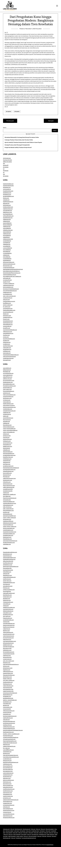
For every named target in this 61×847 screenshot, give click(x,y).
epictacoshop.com (7, 483)
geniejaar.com (6, 598)
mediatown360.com (8, 521)
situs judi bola (16, 834)
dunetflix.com (6, 328)
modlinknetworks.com (8, 789)
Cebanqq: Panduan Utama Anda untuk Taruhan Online (19, 140)
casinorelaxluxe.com (8, 773)
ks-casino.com (6, 306)
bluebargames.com (8, 382)
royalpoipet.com (7, 758)
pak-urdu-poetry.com (8, 660)
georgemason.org (7, 554)
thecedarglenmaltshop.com (10, 552)
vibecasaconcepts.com (8, 710)
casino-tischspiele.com (9, 432)
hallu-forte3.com (7, 507)
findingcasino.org (7, 684)
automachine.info (7, 687)
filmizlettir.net (6, 371)
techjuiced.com (7, 205)
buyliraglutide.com (8, 214)
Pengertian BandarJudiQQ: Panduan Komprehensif (18, 147)
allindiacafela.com (7, 514)
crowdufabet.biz (7, 258)
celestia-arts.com (7, 378)
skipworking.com (7, 439)
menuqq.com (6, 829)
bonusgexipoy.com (8, 771)
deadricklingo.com (7, 694)
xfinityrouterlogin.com (9, 528)
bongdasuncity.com (8, 614)
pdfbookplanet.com (8, 671)
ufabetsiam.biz (6, 226)
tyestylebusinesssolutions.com (11, 757)
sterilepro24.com (7, 725)
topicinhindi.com (7, 555)
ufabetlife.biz (6, 237)
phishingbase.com (7, 801)
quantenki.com (7, 714)
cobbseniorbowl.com (8, 285)
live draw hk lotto (7, 160)
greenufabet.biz (7, 232)
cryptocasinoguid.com (8, 267)
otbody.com (6, 434)
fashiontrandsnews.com (9, 264)
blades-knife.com (7, 678)
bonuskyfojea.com (7, 767)
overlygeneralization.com (9, 641)
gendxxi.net (6, 705)
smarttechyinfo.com (8, 609)
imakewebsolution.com (9, 582)
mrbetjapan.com (7, 458)
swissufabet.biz (7, 228)
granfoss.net (6, 512)
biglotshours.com (7, 212)
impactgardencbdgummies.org (11, 354)
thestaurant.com (7, 760)
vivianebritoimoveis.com (9, 410)
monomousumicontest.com (10, 693)
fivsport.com (6, 319)
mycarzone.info (7, 709)
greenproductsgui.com (9, 625)
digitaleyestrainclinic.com (9, 523)
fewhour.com (6, 630)
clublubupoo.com (7, 764)
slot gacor (42, 830)
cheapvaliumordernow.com (10, 742)
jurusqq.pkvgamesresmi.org (29, 838)
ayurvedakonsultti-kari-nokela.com (12, 276)
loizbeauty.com (7, 441)
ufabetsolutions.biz (8, 239)
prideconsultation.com (9, 589)
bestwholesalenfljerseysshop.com (11, 272)
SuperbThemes (49, 844)
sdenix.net (5, 416)
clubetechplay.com (7, 774)
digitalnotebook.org (8, 611)
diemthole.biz (6, 448)
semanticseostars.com (8, 634)
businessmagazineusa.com (10, 716)
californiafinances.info (8, 487)
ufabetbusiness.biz (8, 230)
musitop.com (6, 335)
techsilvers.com (7, 315)
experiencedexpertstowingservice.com (13, 730)
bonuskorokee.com (8, 769)
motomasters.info (7, 707)
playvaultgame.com (8, 808)
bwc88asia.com (7, 303)
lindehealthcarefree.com (9, 559)
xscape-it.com (6, 281)
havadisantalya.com (8, 191)
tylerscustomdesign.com (9, 394)
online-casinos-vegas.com (9, 526)
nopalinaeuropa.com (8, 358)
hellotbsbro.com (7, 650)
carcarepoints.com (7, 308)
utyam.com (6, 337)
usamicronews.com (8, 796)
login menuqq (50, 834)
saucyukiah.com (7, 368)
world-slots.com (7, 580)
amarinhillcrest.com (8, 417)
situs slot (28, 830)
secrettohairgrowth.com (9, 469)
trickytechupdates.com (9, 533)
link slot (44, 836)
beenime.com (6, 744)
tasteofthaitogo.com (8, 471)
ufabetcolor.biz (7, 233)
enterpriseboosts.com (8, 426)
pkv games (8, 111)
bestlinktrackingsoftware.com (10, 762)
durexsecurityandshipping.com (11, 288)
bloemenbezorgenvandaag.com (11, 467)
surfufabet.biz (6, 242)
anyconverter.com (7, 442)
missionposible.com (8, 524)
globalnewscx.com (7, 668)
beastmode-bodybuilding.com (10, 566)
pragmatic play (35, 830)
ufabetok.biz (6, 255)
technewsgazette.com (8, 453)
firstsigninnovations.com (9, 385)
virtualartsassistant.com (9, 739)
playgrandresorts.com (8, 810)
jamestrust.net (6, 435)
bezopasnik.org (7, 474)
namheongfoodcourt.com (9, 503)
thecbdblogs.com (7, 539)
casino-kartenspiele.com (9, 428)
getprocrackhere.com (8, 780)
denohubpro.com (7, 676)
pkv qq (12, 829)
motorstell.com (7, 401)
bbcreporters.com (7, 265)
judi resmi (16, 830)
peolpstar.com (6, 393)
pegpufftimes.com (7, 377)
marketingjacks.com (8, 530)
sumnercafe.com (7, 326)
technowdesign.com (8, 287)
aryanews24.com (7, 280)
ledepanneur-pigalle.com (9, 494)
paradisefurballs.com (8, 620)
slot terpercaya (7, 158)
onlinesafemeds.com (8, 215)
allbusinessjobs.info (8, 561)
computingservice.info (8, 653)
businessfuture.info (8, 570)
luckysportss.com (7, 792)
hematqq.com (42, 834)
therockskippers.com (8, 510)
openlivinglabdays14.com (9, 274)
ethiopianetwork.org (8, 643)
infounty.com (6, 299)
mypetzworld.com (7, 297)
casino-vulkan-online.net (9, 517)
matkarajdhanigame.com (9, 577)
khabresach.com (7, 537)
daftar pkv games (7, 161)
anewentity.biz (6, 460)
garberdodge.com (7, 387)
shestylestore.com (7, 815)
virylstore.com (6, 400)
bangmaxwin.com (7, 480)
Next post (50, 120)
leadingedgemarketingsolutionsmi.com (13, 269)
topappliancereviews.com (9, 531)
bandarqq (18, 838)
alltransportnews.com (8, 262)
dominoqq (5, 170)
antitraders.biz (6, 278)
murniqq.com (35, 834)
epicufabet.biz (6, 251)
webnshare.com (7, 639)
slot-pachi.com (7, 616)
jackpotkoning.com (8, 787)
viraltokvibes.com (7, 409)
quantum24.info (7, 712)
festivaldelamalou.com (9, 384)
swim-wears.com (7, 389)
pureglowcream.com (8, 466)
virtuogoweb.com (7, 210)
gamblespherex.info (8, 698)
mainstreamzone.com (8, 636)
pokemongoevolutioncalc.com (10, 799)
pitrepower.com (7, 519)
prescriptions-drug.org (9, 405)
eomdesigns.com (7, 701)
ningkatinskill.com (7, 317)
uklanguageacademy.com (9, 557)
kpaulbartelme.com (8, 735)
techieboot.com (7, 194)
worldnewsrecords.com (9, 723)
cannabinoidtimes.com (9, 623)
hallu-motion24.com (8, 508)
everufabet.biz (6, 256)
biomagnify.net (7, 360)
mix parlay (23, 834)
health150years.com (8, 403)
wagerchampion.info (8, 691)
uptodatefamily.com (8, 333)
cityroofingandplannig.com (10, 290)
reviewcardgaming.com (9, 728)
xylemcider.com (7, 347)
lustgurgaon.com (7, 596)
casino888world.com (8, 749)
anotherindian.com (8, 345)
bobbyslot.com (7, 600)
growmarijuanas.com (8, 637)
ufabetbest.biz (6, 244)
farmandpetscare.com (8, 652)
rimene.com (6, 492)
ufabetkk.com (6, 450)
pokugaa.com (6, 806)
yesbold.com (6, 199)
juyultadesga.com (7, 294)
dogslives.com (6, 669)
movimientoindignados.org (10, 329)
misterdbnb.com (7, 751)
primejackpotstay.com (8, 805)
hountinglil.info (7, 591)
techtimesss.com (7, 398)
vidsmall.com (6, 719)
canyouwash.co (7, 189)
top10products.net (8, 563)
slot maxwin (9, 832)
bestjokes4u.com (7, 595)
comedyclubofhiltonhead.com (10, 737)
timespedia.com (7, 444)
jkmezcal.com (6, 753)
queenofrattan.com (8, 673)
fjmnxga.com (6, 476)
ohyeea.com (6, 340)
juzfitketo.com (6, 351)
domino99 (5, 165)
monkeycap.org (7, 414)
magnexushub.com (8, 208)
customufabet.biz (7, 248)
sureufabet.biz (6, 246)
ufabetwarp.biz (7, 219)
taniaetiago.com (7, 349)
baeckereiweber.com (8, 183)
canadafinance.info (8, 489)
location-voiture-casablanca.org (11, 733)
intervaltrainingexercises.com (10, 755)
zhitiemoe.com (6, 342)
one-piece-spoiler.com (8, 680)
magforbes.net (6, 412)
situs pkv (15, 832)
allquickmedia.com (7, 451)
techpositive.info (7, 657)
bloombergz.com (7, 425)
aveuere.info (6, 621)
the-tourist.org (7, 419)
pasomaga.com (7, 353)
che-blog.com (6, 584)
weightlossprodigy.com (9, 607)
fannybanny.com (7, 783)
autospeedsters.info (8, 689)
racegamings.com (7, 803)
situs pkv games (50, 829)
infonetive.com (7, 482)
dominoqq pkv (18, 829)
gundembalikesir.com (8, 196)
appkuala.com (6, 462)
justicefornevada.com (8, 646)
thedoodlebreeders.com (9, 310)
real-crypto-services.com (9, 296)
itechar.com (6, 198)
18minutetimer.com (8, 632)
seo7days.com (6, 464)
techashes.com (7, 187)
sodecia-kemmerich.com (9, 746)
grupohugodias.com (8, 312)
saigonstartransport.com (9, 478)
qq (3, 168)
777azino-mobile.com (8, 283)
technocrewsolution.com (9, 407)
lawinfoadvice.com (7, 322)
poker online (19, 836)
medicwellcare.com (8, 717)
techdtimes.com (7, 192)
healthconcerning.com (8, 627)
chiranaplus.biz (7, 499)
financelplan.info (7, 568)
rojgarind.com (6, 628)
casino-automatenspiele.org (10, 430)
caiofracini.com (7, 655)
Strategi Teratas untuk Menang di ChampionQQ (17, 145)
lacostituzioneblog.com (9, 338)
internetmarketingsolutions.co (11, 664)
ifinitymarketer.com (8, 785)
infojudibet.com (7, 571)
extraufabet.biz (7, 235)
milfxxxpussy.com (7, 331)
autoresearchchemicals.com (10, 540)
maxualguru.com (7, 612)
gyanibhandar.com (7, 217)
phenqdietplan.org (7, 324)
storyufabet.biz (7, 249)
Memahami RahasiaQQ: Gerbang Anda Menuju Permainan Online (22, 137)
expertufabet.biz (7, 223)
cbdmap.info (6, 573)
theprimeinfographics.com (9, 741)
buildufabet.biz (7, 260)
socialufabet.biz (7, 240)
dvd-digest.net (6, 496)
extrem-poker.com (7, 305)
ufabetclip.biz (6, 221)
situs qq (33, 829)
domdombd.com (7, 776)
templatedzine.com (8, 321)
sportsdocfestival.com (8, 814)
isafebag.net (6, 423)
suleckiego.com (7, 544)
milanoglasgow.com (8, 505)
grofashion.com (7, 798)
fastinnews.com (7, 782)
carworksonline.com (8, 396)
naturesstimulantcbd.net (9, 356)
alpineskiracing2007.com (9, 515)
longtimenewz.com (8, 790)
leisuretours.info (7, 648)
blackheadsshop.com (8, 732)
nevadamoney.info (7, 490)
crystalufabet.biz (7, 253)
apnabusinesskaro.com (9, 542)
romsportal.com (7, 812)
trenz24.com (6, 437)
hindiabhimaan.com (8, 535)
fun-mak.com (6, 748)
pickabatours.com (7, 564)
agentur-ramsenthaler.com (10, 700)
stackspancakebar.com (9, 501)
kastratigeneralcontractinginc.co (11, 271)
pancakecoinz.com (7, 586)
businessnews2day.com (9, 721)
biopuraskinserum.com (9, 485)
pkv (4, 163)
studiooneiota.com (8, 682)
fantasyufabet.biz (7, 224)
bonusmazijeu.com (8, 766)
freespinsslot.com (7, 618)
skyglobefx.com (7, 696)
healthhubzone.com (8, 201)
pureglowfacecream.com (9, 455)
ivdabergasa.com (7, 292)
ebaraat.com (6, 203)
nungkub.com (6, 344)
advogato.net (6, 421)
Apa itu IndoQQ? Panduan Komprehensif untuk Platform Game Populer (23, 142)
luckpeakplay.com (7, 794)
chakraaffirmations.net (9, 593)
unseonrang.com (7, 659)
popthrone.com (7, 579)
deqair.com (6, 313)
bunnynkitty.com (7, 473)
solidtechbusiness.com (9, 726)
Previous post (10, 120)
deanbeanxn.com (7, 575)
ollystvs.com (6, 666)
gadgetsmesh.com (7, 644)
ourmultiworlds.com (8, 373)
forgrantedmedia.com (8, 391)
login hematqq (12, 836)
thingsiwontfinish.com (8, 817)
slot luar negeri (9, 830)
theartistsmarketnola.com (9, 498)
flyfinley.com (6, 587)
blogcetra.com (6, 662)
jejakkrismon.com (7, 446)
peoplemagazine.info (8, 185)
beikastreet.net (7, 369)
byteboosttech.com (8, 207)
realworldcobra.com (8, 685)
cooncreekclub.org (7, 375)
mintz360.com (6, 603)
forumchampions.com (8, 380)
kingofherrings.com (8, 457)
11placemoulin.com (8, 602)
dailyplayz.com (7, 778)
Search (4, 127)
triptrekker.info (7, 703)
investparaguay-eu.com (9, 301)
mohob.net (6, 605)
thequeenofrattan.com (9, 675)
